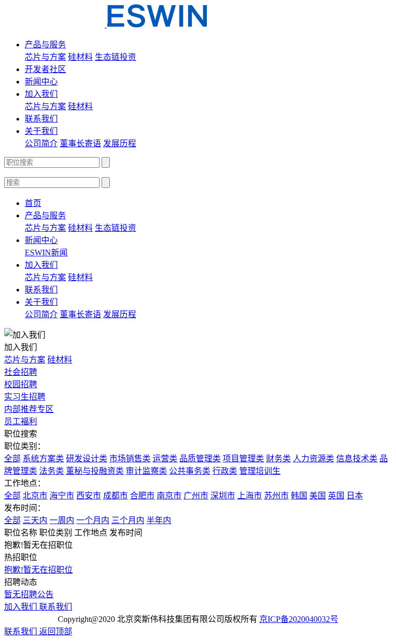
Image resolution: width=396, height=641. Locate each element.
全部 (12, 458)
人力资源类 (313, 458)
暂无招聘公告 (29, 594)
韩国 (299, 495)
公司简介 (41, 143)
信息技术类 (356, 458)
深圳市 (222, 495)
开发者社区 (45, 69)
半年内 (158, 520)
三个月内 (127, 520)
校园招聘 (20, 384)
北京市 (35, 495)
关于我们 (41, 131)
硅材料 (80, 57)
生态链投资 (115, 57)
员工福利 (20, 421)
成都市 (115, 495)
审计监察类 (146, 470)
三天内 (35, 520)
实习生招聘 (24, 396)
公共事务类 (189, 470)
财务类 (278, 458)
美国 (317, 495)
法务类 (51, 470)
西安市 (88, 495)
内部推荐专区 (29, 409)
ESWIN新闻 (46, 252)
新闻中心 (41, 81)
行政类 (224, 470)
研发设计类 (86, 458)
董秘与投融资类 (95, 470)
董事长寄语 (80, 143)
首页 (33, 203)
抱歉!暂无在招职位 (38, 569)
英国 (336, 495)
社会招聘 (20, 372)
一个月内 (92, 520)
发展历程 (119, 143)
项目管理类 (243, 458)
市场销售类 (130, 458)
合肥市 (142, 495)
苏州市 (276, 495)
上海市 (249, 495)
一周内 (62, 520)
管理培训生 (259, 470)
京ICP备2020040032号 (298, 619)
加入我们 (41, 94)
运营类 (165, 458)
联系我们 (41, 118)
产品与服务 (45, 44)
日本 (354, 495)
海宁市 (62, 495)
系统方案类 (43, 458)
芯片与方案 (45, 57)
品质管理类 (200, 458)
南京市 (169, 495)
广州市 (196, 495)
